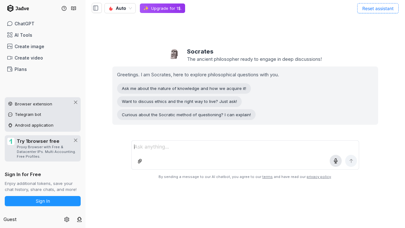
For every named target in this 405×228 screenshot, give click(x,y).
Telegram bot (28, 114)
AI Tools (23, 35)
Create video (29, 57)
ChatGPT (24, 23)
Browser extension (33, 103)
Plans (21, 69)
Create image (29, 46)
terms (267, 176)
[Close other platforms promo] (75, 102)
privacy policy (319, 176)
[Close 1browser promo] (75, 140)
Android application (34, 125)
